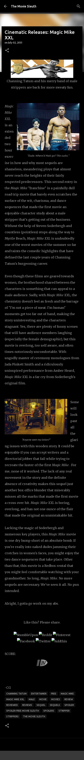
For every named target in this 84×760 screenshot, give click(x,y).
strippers (12, 716)
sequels (55, 705)
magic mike (67, 693)
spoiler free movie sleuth (22, 710)
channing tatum (16, 693)
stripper (64, 710)
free (53, 693)
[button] (7, 50)
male (32, 699)
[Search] (78, 6)
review (68, 699)
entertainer (38, 693)
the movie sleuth (34, 716)
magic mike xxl (15, 699)
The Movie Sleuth (23, 6)
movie (43, 699)
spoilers (48, 710)
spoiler (69, 705)
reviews (27, 705)
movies (55, 699)
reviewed (12, 705)
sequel (41, 705)
